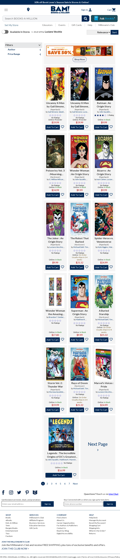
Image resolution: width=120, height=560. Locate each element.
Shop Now (79, 59)
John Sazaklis (104, 112)
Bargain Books (12, 528)
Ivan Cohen (101, 179)
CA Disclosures (100, 557)
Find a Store (62, 517)
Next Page (98, 446)
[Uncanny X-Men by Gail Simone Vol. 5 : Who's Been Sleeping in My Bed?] (80, 84)
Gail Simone (53, 112)
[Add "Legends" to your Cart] (61, 475)
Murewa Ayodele (56, 392)
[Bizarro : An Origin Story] (104, 151)
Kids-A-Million (12, 523)
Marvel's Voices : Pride (104, 384)
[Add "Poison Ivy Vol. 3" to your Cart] (55, 195)
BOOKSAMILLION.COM (56, 557)
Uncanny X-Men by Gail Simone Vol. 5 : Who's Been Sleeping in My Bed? (79, 104)
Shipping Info (94, 528)
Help (90, 25)
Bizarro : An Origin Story (104, 172)
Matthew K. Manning (78, 320)
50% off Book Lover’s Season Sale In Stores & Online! (61, 2)
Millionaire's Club (106, 25)
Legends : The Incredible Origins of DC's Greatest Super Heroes (61, 455)
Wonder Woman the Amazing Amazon (55, 312)
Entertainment (12, 531)
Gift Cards (77, 25)
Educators (47, 25)
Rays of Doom (79, 382)
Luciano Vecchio (107, 180)
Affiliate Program (36, 520)
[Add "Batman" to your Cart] (104, 127)
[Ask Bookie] (104, 18)
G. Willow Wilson (56, 179)
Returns (92, 533)
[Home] (60, 9)
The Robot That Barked (79, 240)
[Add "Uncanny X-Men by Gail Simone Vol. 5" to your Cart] (80, 127)
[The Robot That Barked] (80, 219)
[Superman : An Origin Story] (80, 291)
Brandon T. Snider (56, 317)
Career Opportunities (66, 523)
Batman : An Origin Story (104, 104)
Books (8, 517)
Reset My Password (97, 523)
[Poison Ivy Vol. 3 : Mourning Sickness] (55, 151)
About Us (60, 520)
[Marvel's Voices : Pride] (104, 364)
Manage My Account (97, 520)
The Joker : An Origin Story (55, 240)
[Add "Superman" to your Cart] (80, 339)
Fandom (9, 536)
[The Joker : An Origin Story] (55, 219)
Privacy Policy (114, 557)
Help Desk (93, 517)
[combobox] (47, 18)
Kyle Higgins (103, 247)
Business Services (37, 523)
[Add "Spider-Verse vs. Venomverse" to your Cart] (104, 267)
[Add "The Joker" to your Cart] (55, 267)
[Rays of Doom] (80, 364)
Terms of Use (87, 557)
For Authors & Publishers (67, 525)
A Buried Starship (104, 312)
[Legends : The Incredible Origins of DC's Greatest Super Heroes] (61, 434)
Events (62, 25)
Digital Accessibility (65, 533)
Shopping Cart (94, 525)
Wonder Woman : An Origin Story (79, 172)
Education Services (37, 525)
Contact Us (61, 528)
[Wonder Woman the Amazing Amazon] (55, 291)
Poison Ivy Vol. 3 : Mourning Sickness (55, 172)
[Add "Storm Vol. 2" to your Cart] (55, 410)
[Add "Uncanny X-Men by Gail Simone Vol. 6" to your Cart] (55, 127)
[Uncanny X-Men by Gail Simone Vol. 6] (55, 84)
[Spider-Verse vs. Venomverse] (104, 219)
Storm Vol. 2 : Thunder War (55, 384)
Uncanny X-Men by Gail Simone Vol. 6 (55, 104)
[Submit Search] (85, 18)
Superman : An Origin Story (79, 312)
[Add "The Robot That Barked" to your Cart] (80, 267)
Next (75, 483)
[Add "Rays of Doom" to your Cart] (80, 410)
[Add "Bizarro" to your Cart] (104, 195)
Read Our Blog (63, 531)
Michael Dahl (78, 247)
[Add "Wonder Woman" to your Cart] (80, 195)
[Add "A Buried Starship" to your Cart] (104, 339)
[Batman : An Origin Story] (104, 84)
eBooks (9, 520)
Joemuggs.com (74, 557)
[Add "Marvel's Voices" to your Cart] (104, 410)
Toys (8, 533)
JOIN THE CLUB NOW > (15, 548)
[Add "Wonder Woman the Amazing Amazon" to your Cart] (55, 339)
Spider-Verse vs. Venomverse (104, 240)
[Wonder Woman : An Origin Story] (80, 151)
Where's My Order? (97, 531)
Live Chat (113, 494)
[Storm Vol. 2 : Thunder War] (55, 364)
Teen (8, 525)
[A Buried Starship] (104, 291)
